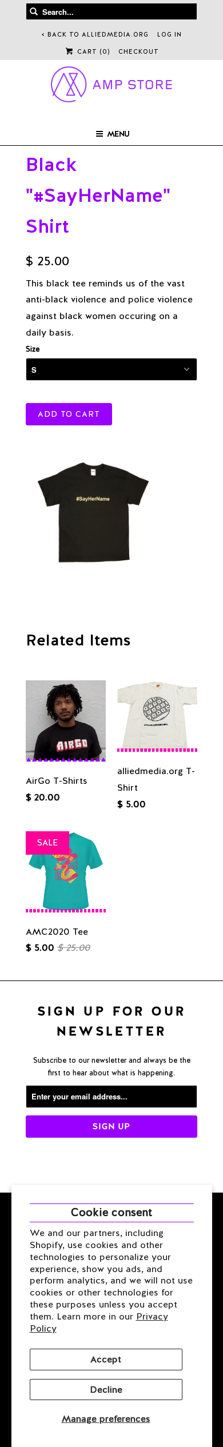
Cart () (92, 51)
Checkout (138, 51)
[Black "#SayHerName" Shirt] (93, 512)
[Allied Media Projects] (112, 86)
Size (32, 349)
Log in (169, 34)
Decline (106, 1390)
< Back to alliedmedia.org (95, 34)
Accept (105, 1359)
